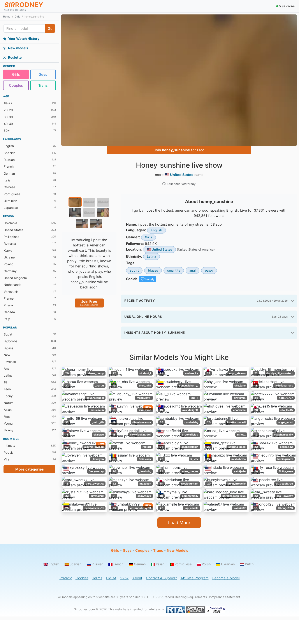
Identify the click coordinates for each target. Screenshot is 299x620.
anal (192, 270)
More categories (29, 469)
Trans (43, 85)
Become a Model (226, 578)
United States (181, 174)
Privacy (66, 578)
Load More (179, 522)
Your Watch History (23, 39)
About (137, 578)
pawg (209, 270)
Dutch (249, 564)
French (118, 564)
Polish (206, 564)
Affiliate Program (195, 578)
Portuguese (183, 564)
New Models (177, 550)
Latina (151, 256)
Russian (97, 564)
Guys (43, 74)
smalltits (173, 270)
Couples (16, 85)
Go (50, 28)
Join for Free (179, 150)
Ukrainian (228, 564)
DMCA (111, 578)
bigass (153, 270)
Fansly (150, 279)
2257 (124, 578)
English (156, 230)
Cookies (82, 578)
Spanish (75, 564)
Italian (160, 564)
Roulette (15, 57)
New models (18, 48)
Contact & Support (161, 578)
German (139, 564)
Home (6, 16)
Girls (17, 16)
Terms (97, 578)
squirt (134, 270)
